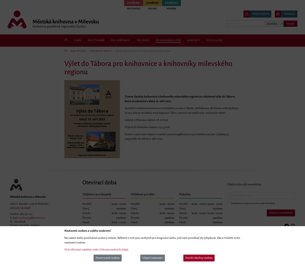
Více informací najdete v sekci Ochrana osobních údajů (96, 249)
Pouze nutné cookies (108, 257)
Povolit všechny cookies (199, 257)
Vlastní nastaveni (152, 257)
